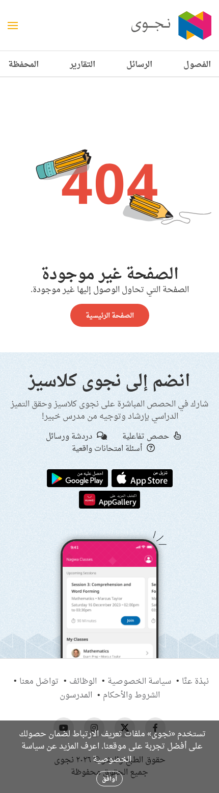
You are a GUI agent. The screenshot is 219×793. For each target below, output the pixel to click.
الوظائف (83, 680)
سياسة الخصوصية (139, 680)
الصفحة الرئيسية (110, 315)
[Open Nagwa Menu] (12, 25)
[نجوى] (170, 25)
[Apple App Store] (142, 477)
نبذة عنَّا (195, 680)
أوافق (109, 778)
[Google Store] (77, 477)
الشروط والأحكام (131, 694)
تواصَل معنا (39, 680)
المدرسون (76, 694)
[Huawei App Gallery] (109, 498)
